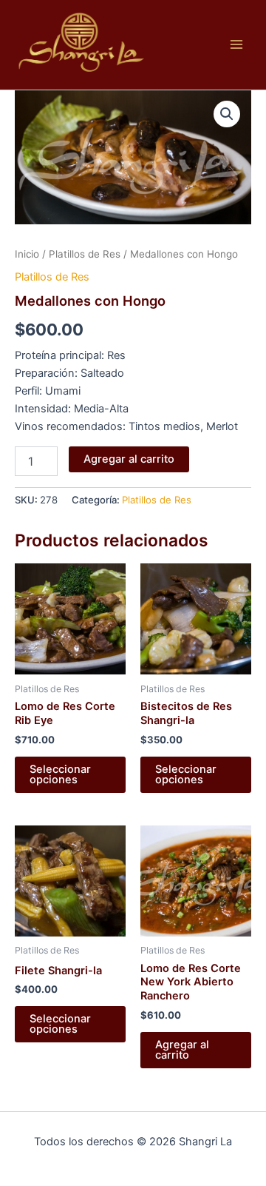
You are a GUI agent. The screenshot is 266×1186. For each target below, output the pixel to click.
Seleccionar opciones (60, 775)
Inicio (27, 254)
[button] (227, 114)
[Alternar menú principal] (236, 44)
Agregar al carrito (128, 459)
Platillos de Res (84, 254)
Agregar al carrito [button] (182, 1050)
